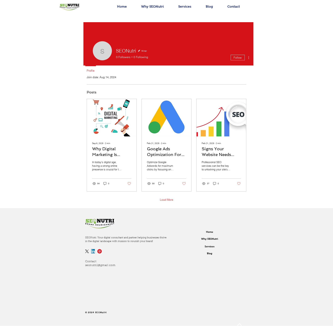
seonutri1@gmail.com (100, 265)
